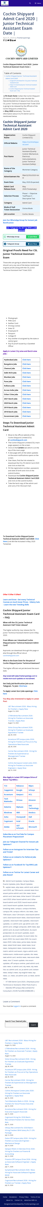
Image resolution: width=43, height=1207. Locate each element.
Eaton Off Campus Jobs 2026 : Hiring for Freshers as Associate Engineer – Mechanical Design (20, 1140)
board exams (29, 905)
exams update (17, 936)
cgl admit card (28, 924)
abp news (20, 887)
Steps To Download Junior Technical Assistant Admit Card (23, 86)
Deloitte (7, 807)
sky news (26, 966)
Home (5, 1197)
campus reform (19, 911)
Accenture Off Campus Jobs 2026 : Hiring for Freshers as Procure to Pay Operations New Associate (22, 742)
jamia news (26, 942)
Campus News (28, 881)
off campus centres (17, 963)
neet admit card (9, 957)
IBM (18, 812)
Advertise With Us (30, 1200)
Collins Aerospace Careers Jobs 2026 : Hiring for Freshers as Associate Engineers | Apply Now (23, 765)
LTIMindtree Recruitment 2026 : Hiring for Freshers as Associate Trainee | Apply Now (20, 718)
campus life (7, 911)
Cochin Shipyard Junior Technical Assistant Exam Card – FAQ (22, 90)
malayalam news (14, 948)
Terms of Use (35, 1197)
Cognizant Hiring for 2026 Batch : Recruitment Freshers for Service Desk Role (20, 1119)
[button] (30, 3)
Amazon (32, 800)
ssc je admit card (25, 969)
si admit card (17, 966)
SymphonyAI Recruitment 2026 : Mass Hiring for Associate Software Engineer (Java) (20, 1172)
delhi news (32, 927)
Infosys (32, 790)
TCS (5, 786)
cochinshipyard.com (18, 440)
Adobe (6, 827)
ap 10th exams (18, 890)
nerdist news (21, 957)
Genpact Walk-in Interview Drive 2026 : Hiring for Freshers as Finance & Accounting (20, 1151)
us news (31, 975)
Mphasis (19, 807)
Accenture (8, 794)
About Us (9, 1200)
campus (18, 908)
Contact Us (18, 1200)
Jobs (18, 884)
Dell (30, 817)
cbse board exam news (16, 917)
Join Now (33, 237)
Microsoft (33, 827)
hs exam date (28, 936)
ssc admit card (12, 969)
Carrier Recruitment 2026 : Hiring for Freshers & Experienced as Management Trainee (22, 753)
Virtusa (19, 800)
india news (16, 942)
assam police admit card (13, 893)
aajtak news (10, 887)
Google (19, 790)
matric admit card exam (12, 951)
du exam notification (21, 930)
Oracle (31, 821)
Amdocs (32, 812)
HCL (30, 794)
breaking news (8, 908)
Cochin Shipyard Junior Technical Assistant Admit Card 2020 (21, 77)
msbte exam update (22, 954)
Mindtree (8, 812)
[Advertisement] (21, 295)
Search (33, 1025)
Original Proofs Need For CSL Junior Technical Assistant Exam (23, 82)
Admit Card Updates (14, 881)
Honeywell (20, 817)
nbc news (34, 954)
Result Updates (26, 884)
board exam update (15, 905)
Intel (18, 821)
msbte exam (8, 954)
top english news (25, 972)
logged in (17, 1006)
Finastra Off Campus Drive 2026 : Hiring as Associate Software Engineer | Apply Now (20, 1162)
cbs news (29, 911)
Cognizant (8, 821)
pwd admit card (32, 963)
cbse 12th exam (18, 914)
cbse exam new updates (19, 921)
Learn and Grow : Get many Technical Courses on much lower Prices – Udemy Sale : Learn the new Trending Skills (21, 602)
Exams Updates (9, 884)
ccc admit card (16, 924)
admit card (28, 887)
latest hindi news (14, 945)
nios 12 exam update (16, 960)
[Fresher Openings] (4, 3)
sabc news (7, 966)
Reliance (20, 786)
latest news (26, 945)
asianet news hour (31, 890)
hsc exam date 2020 (20, 939)
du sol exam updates (20, 933)
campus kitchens (29, 908)
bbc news (27, 893)
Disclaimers (13, 1197)
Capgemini (8, 790)
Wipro (31, 786)
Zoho (6, 817)
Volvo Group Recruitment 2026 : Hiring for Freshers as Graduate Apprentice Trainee (20, 730)
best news (16, 896)
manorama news (28, 948)
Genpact (19, 794)
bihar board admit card (21, 899)
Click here (26, 364)
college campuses (20, 927)
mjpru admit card (30, 951)
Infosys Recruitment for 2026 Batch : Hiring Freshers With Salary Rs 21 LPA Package (20, 1130)
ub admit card (21, 975)
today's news (13, 972)
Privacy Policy (23, 1197)
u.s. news (11, 975)
